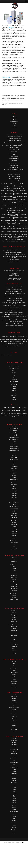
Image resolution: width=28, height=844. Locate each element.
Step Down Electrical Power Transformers (14, 325)
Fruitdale (14, 568)
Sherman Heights (14, 472)
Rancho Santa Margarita (14, 624)
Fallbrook (14, 388)
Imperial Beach (14, 586)
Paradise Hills (14, 575)
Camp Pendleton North (14, 368)
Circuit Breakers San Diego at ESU (14, 134)
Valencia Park (14, 484)
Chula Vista (14, 549)
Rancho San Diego (14, 668)
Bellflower (14, 802)
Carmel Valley (14, 434)
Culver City (14, 757)
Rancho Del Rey (14, 561)
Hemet (14, 731)
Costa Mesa (14, 633)
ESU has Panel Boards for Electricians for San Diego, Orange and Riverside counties (14, 237)
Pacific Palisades (14, 762)
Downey (14, 798)
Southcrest (14, 499)
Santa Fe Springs (14, 811)
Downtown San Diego (14, 428)
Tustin (14, 639)
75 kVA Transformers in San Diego (14, 287)
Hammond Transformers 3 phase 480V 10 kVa (14, 297)
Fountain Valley (14, 643)
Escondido (14, 383)
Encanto (14, 488)
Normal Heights (14, 466)
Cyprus (14, 807)
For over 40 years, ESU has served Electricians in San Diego (14, 220)
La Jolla (14, 526)
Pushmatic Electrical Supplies (14, 275)
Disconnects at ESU (14, 167)
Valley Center (14, 395)
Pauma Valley (14, 393)
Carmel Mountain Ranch (14, 439)
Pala (14, 392)
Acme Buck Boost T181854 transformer (14, 314)
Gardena (14, 785)
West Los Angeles (14, 758)
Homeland (14, 720)
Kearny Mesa (14, 515)
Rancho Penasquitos (14, 437)
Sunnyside (14, 579)
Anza (14, 714)
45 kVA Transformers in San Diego (14, 291)
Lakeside (14, 670)
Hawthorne (14, 784)
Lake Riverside (14, 713)
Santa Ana (14, 641)
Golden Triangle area (14, 432)
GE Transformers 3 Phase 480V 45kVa (14, 309)
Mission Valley (14, 457)
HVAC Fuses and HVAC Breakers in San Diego (14, 169)
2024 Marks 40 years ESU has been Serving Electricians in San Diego (14, 206)
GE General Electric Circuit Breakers (14, 272)
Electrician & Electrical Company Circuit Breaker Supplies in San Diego (14, 232)
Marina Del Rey (14, 755)
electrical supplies (14, 121)
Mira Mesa (14, 443)
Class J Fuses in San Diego (14, 174)
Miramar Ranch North (14, 502)
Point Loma (14, 533)
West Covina (14, 829)
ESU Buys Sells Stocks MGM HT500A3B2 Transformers (14, 145)
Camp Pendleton (14, 365)
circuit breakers (14, 119)
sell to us (14, 125)
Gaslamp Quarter (14, 479)
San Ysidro (14, 597)
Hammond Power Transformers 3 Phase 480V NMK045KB (14, 319)
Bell (14, 796)
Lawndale (14, 787)
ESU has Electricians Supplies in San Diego (14, 210)
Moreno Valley (14, 729)
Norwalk (14, 809)
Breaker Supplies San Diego (14, 149)
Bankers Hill (14, 468)
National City (14, 548)
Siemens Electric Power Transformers (14, 276)
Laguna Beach (14, 628)
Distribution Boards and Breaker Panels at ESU (14, 188)
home (14, 116)
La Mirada (14, 813)
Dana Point (14, 612)
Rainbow (14, 698)
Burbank (14, 771)
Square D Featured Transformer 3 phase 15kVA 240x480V (14, 316)
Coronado (14, 495)
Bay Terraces (14, 577)
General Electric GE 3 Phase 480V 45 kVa (14, 295)
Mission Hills (14, 462)
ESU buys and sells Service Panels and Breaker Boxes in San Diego (14, 194)
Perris (14, 727)
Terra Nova (14, 563)
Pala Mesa (14, 390)
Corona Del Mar (14, 630)
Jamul (14, 663)
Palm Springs (14, 687)
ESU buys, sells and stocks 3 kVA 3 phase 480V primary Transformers (14, 201)
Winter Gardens (14, 672)
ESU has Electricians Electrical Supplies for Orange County (14, 234)
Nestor (14, 595)
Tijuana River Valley (14, 599)
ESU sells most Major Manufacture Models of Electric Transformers (14, 257)
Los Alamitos (14, 653)
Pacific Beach (14, 529)
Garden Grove (14, 646)
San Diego (14, 426)
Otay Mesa (14, 661)
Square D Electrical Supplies (14, 278)
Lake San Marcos (14, 381)
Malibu (14, 764)
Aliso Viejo (14, 617)
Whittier (14, 814)
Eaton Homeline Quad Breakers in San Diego (14, 186)
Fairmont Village (14, 491)
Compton (14, 789)
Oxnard (14, 778)
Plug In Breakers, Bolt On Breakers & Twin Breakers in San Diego (14, 184)
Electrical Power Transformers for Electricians (14, 346)
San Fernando (14, 775)
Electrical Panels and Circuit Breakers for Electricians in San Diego (14, 337)
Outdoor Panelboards (14, 163)
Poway (14, 544)
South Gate (14, 793)
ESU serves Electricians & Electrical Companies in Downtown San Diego (14, 229)
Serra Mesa (14, 519)
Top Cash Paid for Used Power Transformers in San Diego (14, 225)
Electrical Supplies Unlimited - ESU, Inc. (16, 842)
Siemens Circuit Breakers (14, 153)
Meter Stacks (14, 162)
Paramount (14, 800)
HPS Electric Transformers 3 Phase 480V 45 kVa (14, 293)
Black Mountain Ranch (14, 506)
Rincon (14, 397)
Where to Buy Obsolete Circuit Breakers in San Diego (14, 241)
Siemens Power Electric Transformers (14, 252)
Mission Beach (14, 528)
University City (14, 435)
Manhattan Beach (14, 749)
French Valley (14, 709)
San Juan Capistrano (14, 614)
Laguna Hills (14, 626)
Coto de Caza (14, 623)
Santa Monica (14, 753)
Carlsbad (14, 372)
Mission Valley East (14, 459)
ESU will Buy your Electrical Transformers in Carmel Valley (14, 226)
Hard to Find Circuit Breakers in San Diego (14, 239)
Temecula (14, 694)
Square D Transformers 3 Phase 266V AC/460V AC (11, 312)
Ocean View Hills (14, 572)
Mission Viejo (14, 621)
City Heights (14, 490)
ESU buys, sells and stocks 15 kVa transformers (14, 199)
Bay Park (14, 453)
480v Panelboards (14, 165)
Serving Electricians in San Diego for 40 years (14, 343)
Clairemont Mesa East (14, 448)
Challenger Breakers (14, 147)
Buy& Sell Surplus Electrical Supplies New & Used (14, 142)
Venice (14, 760)
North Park (14, 473)
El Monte (14, 827)
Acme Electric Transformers (14, 249)
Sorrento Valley (14, 430)
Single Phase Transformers (14, 310)
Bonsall (14, 399)
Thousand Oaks (14, 773)
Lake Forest (14, 635)
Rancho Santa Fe (14, 540)
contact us (14, 127)
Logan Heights (14, 497)
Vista (14, 377)
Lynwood (14, 791)
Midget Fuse (14, 182)
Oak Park (14, 486)
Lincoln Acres (14, 583)
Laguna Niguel (14, 615)
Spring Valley (14, 681)
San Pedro (14, 742)
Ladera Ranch (14, 619)
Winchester (14, 718)
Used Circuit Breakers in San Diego (14, 136)
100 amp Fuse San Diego (14, 180)
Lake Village (14, 696)
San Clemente (14, 610)
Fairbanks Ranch (14, 508)
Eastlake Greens (14, 564)
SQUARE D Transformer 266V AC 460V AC (14, 323)
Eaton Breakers (14, 151)
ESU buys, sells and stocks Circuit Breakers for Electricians (14, 204)
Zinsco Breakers (14, 156)
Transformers (11, 27)
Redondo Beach (14, 747)
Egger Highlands (14, 593)
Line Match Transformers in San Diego (14, 144)
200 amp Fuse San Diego (14, 178)
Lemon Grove (14, 683)
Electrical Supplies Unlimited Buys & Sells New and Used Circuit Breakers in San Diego (14, 222)
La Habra (14, 816)
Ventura (14, 780)
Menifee (14, 725)
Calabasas (14, 776)
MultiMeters (14, 160)
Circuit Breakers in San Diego (14, 212)
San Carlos (14, 522)
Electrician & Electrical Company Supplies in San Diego (14, 345)
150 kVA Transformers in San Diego (14, 289)
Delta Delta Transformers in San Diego (14, 286)
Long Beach (14, 740)
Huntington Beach (14, 644)
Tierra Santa (14, 517)
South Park (14, 475)
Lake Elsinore (14, 702)
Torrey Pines (14, 537)
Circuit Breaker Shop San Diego (14, 138)
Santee (14, 674)
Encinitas (14, 374)
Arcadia (14, 825)
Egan (14, 723)
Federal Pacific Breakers (14, 158)
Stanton (14, 652)
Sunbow (14, 566)
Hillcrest (14, 464)
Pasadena (14, 820)
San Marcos (14, 379)
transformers (14, 118)
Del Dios (14, 386)
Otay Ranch (14, 590)
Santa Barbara (14, 782)
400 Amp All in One (14, 172)
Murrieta (14, 705)
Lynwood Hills (14, 584)
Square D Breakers (14, 154)
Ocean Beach (14, 531)
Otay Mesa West (14, 588)
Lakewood (14, 804)
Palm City (14, 570)
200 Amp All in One (14, 171)
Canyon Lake (14, 716)
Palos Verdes (14, 744)
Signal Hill (14, 805)
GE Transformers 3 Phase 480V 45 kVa (14, 300)
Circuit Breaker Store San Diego (14, 140)
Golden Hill (14, 470)
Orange (14, 648)
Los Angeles (14, 738)
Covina (14, 831)
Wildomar (14, 700)
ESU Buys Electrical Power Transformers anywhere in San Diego (14, 218)
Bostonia (14, 677)
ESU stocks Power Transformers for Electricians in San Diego (14, 339)
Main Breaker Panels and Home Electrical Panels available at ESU (14, 191)
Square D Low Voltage (14, 307)
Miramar (14, 441)
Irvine (14, 637)
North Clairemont (14, 446)
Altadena (14, 823)
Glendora (14, 833)
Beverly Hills (14, 766)
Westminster (14, 650)
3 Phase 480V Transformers (14, 318)
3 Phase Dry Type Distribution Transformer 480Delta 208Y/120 (14, 303)
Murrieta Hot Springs (14, 707)
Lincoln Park (14, 481)
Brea (14, 818)
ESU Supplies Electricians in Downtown (14, 334)
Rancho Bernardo (14, 542)
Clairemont (14, 444)
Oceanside (14, 370)
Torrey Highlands (14, 510)
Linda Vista (14, 455)
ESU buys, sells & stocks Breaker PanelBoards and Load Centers (14, 197)
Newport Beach (14, 632)
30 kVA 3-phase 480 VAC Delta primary (14, 321)
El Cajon (14, 676)
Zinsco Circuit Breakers (14, 279)
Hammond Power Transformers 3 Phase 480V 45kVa (14, 305)
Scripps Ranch (14, 513)
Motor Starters (14, 274)
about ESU (14, 123)
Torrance (14, 746)
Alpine (14, 665)
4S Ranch (14, 504)
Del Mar (14, 539)
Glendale (14, 769)
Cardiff (14, 375)
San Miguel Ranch (14, 581)
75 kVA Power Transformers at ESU (14, 261)
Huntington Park (14, 795)
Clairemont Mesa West (14, 450)
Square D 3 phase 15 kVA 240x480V (14, 298)
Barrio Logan (14, 493)
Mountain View (14, 482)
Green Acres (14, 722)
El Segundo (14, 751)
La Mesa (14, 679)
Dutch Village (14, 711)
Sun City (14, 703)
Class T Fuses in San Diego (14, 176)
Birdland (14, 461)
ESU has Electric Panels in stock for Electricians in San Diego (14, 208)
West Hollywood (14, 767)
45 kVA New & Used (14, 259)
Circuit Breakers (6, 77)
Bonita (14, 559)
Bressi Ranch (14, 384)
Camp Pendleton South (14, 366)
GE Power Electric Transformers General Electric (14, 254)
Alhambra (14, 822)
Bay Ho (14, 452)
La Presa (14, 667)
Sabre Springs (14, 501)
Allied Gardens (14, 520)
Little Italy (14, 477)
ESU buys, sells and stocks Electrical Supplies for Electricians (14, 341)
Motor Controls (14, 273)
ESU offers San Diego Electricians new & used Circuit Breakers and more (14, 215)
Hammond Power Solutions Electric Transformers (14, 250)
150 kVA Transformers (14, 262)
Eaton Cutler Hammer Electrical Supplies (14, 270)
